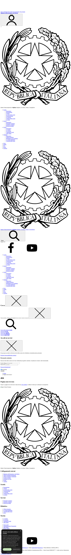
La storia (8, 119)
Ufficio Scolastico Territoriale (9, 476)
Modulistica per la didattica (12, 138)
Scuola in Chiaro (7, 477)
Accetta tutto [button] (7, 549)
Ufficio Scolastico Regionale (9, 475)
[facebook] (11, 252)
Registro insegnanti (5, 355)
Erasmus (5, 148)
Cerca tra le (5, 332)
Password (3, 364)
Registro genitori (12, 355)
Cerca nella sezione (6, 330)
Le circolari (8, 131)
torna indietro (24, 384)
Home (4, 373)
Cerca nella (5, 333)
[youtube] (31, 252)
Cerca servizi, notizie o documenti (8, 318)
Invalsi (4, 480)
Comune (5, 481)
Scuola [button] (4, 109)
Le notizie (8, 129)
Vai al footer (22, 11)
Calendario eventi (10, 132)
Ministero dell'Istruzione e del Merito (11, 474)
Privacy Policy (6, 528)
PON (4, 143)
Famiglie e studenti (10, 124)
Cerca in (5, 335)
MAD (4, 147)
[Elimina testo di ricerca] (40, 313)
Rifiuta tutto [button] (16, 549)
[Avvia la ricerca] (11, 328)
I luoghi (7, 113)
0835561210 (25, 547)
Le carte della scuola (10, 114)
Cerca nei (4, 331)
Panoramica (8, 111)
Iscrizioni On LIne (7, 479)
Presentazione (9, 112)
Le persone (8, 117)
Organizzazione (9, 116)
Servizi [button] (4, 121)
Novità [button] (4, 127)
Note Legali (6, 524)
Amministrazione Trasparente (9, 526)
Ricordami (4, 369)
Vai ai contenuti (4, 11)
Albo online (8, 133)
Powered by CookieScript (12, 552)
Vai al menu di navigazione (13, 11)
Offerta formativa (10, 137)
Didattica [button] (5, 134)
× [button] (20, 530)
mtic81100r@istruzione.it (37, 547)
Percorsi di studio (10, 126)
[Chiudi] (16, 300)
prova (4, 512)
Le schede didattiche (10, 139)
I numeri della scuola (10, 118)
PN (4, 145)
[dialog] (11, 541)
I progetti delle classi (10, 141)
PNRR (4, 144)
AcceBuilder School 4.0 (6, 553)
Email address (4, 363)
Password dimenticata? (6, 367)
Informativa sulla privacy (11, 546)
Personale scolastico (10, 123)
